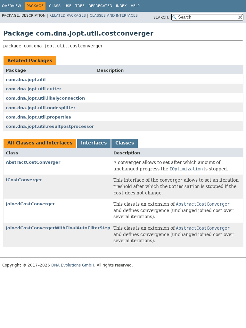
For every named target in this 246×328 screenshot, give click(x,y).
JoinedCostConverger (30, 203)
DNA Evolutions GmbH (72, 265)
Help (135, 6)
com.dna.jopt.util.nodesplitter (40, 107)
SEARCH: (161, 17)
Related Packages (67, 15)
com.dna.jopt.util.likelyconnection (45, 98)
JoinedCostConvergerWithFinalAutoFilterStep (58, 228)
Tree (80, 6)
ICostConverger (24, 179)
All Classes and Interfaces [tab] (39, 142)
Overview (11, 6)
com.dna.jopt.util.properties (38, 117)
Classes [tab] (124, 142)
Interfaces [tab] (94, 142)
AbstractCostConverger (33, 162)
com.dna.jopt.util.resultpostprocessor (50, 126)
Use (67, 6)
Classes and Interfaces (114, 15)
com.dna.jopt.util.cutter (33, 88)
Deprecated (100, 6)
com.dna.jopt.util (25, 79)
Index (121, 6)
